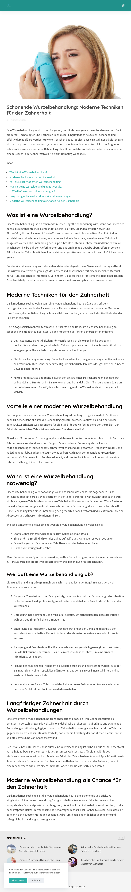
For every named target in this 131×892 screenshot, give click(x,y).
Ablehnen (36, 880)
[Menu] (123, 5)
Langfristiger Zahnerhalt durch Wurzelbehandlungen (40, 196)
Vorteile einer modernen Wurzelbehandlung (35, 182)
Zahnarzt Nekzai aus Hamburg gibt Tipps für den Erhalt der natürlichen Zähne (39, 861)
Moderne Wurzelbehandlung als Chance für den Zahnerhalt (44, 201)
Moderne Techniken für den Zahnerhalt (32, 177)
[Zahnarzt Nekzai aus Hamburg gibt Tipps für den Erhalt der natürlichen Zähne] (11, 862)
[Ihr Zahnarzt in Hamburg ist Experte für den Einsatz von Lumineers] (72, 862)
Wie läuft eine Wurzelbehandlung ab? (33, 191)
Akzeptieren (18, 880)
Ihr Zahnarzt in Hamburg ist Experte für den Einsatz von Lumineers (102, 861)
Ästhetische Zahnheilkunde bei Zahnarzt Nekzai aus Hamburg (101, 849)
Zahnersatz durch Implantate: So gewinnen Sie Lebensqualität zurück (40, 849)
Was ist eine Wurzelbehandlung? (28, 172)
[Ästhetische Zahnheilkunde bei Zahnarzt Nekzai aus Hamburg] (72, 849)
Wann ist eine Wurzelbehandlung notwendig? (35, 186)
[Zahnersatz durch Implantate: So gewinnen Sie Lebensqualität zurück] (11, 849)
